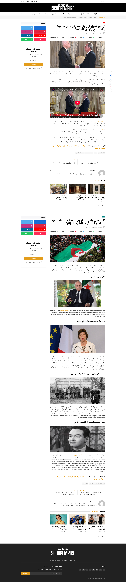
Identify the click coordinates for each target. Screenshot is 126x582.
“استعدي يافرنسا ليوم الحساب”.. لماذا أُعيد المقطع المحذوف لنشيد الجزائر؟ (90, 163)
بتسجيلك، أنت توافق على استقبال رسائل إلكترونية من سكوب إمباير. (33, 69)
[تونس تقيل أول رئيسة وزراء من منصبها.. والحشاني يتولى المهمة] (77, 54)
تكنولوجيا (54, 14)
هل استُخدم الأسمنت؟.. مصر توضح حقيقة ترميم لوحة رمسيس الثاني (78, 197)
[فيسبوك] (110, 75)
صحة (40, 14)
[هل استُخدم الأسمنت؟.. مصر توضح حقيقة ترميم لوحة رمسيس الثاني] (77, 189)
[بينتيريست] (110, 86)
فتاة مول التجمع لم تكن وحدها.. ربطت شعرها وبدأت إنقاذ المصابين (78, 528)
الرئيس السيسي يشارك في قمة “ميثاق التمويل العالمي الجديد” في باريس (79, 147)
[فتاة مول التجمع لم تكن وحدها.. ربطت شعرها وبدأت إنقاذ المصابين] (77, 519)
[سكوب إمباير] (63, 7)
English (102, 1)
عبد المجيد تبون (64, 310)
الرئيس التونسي (99, 121)
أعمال (62, 14)
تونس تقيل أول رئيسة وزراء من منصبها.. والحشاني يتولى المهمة (64, 493)
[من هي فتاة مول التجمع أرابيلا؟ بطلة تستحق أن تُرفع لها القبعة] (96, 519)
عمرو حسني (100, 33)
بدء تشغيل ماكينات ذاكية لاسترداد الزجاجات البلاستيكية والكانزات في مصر (96, 197)
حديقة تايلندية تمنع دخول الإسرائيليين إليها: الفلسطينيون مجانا (59, 197)
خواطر (34, 14)
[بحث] (21, 14)
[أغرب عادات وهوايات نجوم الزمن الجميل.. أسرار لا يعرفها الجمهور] (58, 519)
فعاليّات (96, 14)
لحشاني (101, 129)
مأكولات (69, 14)
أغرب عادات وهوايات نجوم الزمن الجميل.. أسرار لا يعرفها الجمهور (58, 528)
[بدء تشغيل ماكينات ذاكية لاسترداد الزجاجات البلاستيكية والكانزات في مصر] (96, 189)
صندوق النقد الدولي (80, 153)
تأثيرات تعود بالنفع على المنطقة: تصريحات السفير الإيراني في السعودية (90, 493)
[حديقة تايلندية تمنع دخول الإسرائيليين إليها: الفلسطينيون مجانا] (58, 189)
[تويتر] (110, 79)
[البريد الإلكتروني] (110, 90)
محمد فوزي (91, 484)
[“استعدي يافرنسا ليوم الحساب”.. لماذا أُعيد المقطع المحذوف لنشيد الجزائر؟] (77, 248)
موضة (88, 14)
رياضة (46, 14)
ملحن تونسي (85, 484)
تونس (95, 153)
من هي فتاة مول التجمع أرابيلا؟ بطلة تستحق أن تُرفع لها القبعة (97, 528)
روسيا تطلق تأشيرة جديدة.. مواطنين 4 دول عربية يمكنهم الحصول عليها (64, 163)
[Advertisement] (33, 86)
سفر (76, 14)
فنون (82, 14)
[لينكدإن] (110, 83)
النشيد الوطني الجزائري (80, 455)
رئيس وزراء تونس (89, 153)
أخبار (103, 14)
